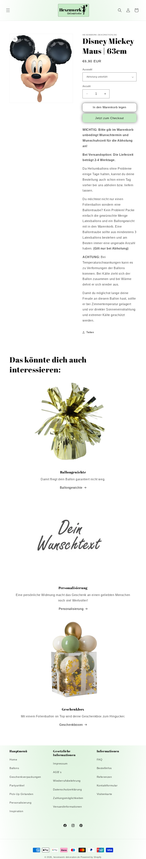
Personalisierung (71, 608)
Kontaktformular (107, 785)
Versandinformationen (67, 806)
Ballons (14, 768)
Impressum (60, 763)
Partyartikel (17, 785)
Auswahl (87, 69)
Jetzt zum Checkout (109, 118)
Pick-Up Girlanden (21, 794)
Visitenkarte (104, 794)
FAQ (99, 759)
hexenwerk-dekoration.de (66, 857)
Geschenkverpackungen (25, 776)
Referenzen (104, 776)
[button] (8, 10)
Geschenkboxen (71, 724)
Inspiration (16, 811)
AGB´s (57, 772)
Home (13, 759)
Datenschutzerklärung (67, 789)
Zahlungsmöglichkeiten (68, 798)
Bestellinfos (104, 768)
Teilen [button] (90, 332)
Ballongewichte (71, 487)
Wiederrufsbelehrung (66, 780)
